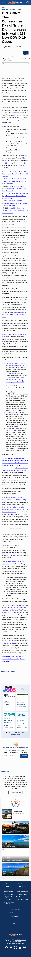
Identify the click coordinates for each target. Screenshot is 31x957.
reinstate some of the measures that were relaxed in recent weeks (14, 314)
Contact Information (15, 912)
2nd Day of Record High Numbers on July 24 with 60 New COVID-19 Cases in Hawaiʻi (15, 203)
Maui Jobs (8, 899)
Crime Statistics (8, 891)
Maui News (9, 883)
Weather (8, 886)
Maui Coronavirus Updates (12, 9)
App (15, 920)
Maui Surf (8, 889)
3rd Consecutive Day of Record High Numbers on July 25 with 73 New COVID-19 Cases (15, 196)
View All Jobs (22, 689)
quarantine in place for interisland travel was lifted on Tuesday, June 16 (14, 500)
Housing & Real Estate (8, 897)
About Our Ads (20, 943)
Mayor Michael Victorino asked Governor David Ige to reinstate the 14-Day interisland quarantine (15, 509)
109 (6, 122)
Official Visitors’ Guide (22, 899)
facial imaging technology (13, 555)
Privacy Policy (11, 943)
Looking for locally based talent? (15, 733)
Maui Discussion (8, 894)
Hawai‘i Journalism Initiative (9, 903)
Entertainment (22, 886)
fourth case (12, 392)
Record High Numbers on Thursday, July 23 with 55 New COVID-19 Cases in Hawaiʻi (15, 210)
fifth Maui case (13, 412)
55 (23, 158)
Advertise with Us (15, 916)
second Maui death (14, 373)
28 (24, 163)
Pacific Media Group (20, 940)
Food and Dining (22, 894)
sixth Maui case (13, 428)
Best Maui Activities (22, 891)
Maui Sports (22, 889)
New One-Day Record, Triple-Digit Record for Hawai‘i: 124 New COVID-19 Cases (15, 174)
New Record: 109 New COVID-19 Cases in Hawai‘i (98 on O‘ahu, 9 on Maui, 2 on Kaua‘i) (15, 181)
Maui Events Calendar (22, 897)
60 (8, 160)
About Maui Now (15, 909)
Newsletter (15, 923)
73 (19, 160)
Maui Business (22, 883)
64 (6, 163)
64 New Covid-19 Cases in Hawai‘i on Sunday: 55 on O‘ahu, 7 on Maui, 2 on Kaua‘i (14, 188)
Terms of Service (15, 927)
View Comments (16, 792)
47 (17, 165)
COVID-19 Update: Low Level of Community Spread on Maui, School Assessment (13, 659)
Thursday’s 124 (19, 117)
